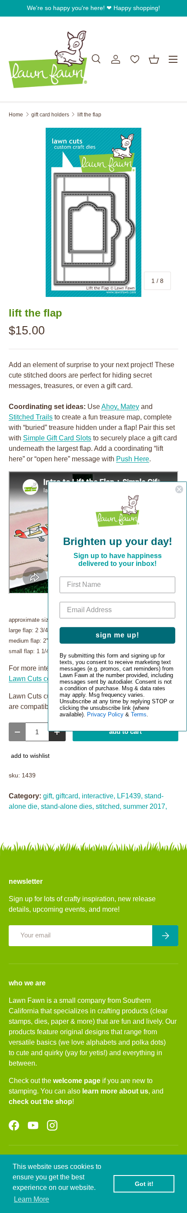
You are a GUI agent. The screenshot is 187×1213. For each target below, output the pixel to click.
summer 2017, (145, 806)
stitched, (108, 806)
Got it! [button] (144, 1183)
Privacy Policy (105, 715)
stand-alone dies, (67, 806)
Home (16, 114)
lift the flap (89, 114)
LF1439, (130, 796)
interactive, (98, 796)
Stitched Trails (31, 417)
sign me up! (117, 635)
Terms (139, 715)
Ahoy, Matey (120, 406)
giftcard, (68, 796)
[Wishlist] (134, 59)
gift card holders (50, 114)
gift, (48, 796)
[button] (154, 59)
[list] (93, 212)
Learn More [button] (31, 1199)
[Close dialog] (179, 489)
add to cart (125, 731)
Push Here (132, 459)
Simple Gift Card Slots (57, 438)
